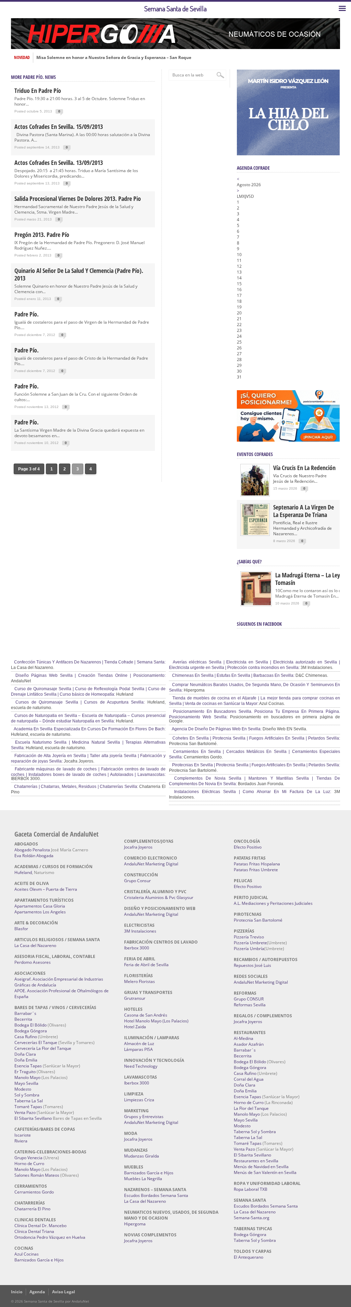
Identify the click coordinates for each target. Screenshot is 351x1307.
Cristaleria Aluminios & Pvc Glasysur (158, 897)
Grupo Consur (137, 881)
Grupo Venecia (28, 1158)
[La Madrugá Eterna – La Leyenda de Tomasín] (256, 605)
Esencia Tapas (28, 1066)
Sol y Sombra (26, 1095)
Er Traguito (25, 1072)
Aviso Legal (63, 1292)
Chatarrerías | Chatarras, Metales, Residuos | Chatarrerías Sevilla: (75, 786)
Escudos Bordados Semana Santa (156, 1195)
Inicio (16, 1292)
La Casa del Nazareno (35, 945)
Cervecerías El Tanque (35, 1042)
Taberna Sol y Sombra (255, 1132)
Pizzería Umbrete (250, 943)
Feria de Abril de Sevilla (146, 965)
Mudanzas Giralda (141, 1156)
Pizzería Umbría (249, 948)
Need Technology (140, 1066)
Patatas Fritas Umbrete (256, 870)
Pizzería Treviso (249, 937)
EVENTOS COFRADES (255, 454)
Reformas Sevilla (250, 1005)
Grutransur (134, 998)
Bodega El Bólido (30, 1025)
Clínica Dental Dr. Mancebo (40, 1225)
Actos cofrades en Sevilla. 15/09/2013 (58, 126)
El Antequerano (248, 1257)
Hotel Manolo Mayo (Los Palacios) (156, 1021)
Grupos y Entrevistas (144, 1116)
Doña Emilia (25, 1060)
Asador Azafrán (249, 1044)
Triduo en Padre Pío (37, 90)
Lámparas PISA (138, 1049)
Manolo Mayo (27, 1077)
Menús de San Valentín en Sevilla (265, 1172)
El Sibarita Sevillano (33, 1118)
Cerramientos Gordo (34, 1192)
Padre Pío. (26, 314)
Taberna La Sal (28, 1101)
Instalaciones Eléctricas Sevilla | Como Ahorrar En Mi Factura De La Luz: (251, 791)
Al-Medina (243, 1038)
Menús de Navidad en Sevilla (261, 1167)
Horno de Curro (29, 1163)
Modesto (22, 1089)
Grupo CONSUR (249, 999)
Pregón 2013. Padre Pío (41, 234)
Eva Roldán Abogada (33, 856)
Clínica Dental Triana (34, 1231)
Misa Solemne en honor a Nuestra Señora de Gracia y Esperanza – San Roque (113, 58)
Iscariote (22, 1135)
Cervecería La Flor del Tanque (42, 1048)
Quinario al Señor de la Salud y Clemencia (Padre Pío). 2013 (78, 274)
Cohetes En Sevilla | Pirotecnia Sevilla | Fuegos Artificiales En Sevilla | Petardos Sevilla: (255, 738)
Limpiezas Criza (139, 1100)
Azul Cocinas (26, 1254)
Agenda (37, 1292)
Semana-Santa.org (251, 1218)
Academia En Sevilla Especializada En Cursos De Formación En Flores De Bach (89, 729)
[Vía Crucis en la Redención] (255, 494)
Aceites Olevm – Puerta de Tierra (45, 889)
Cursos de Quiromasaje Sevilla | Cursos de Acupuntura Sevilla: (79, 702)
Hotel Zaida (135, 1027)
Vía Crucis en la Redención (304, 467)
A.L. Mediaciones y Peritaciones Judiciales (273, 903)
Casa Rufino (25, 1037)
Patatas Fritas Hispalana (257, 864)
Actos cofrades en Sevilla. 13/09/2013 (58, 162)
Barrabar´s (25, 1013)
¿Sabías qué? (249, 561)
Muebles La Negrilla (143, 1179)
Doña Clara (25, 1054)
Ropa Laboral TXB (250, 1189)
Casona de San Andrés (145, 1015)
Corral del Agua (249, 1079)
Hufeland (23, 872)
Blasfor (21, 929)
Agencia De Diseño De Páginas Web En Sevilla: (216, 729)
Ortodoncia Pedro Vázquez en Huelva (49, 1237)
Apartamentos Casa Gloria (39, 906)
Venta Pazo (25, 1112)
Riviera (20, 1141)
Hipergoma (135, 1224)
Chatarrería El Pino (32, 1209)
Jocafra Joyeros (138, 847)
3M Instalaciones (140, 931)
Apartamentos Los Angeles (40, 912)
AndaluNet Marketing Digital (151, 864)
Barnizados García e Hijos (39, 1260)
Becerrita (23, 1019)
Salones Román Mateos (36, 1175)
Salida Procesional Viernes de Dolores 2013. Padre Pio (77, 198)
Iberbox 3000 (136, 948)
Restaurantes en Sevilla (256, 1161)
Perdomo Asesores (32, 962)
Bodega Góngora (30, 1031)
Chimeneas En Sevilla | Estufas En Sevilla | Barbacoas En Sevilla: (232, 675)
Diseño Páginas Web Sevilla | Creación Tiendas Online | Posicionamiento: (89, 675)
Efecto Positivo (248, 847)
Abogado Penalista (32, 850)
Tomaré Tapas (28, 1107)
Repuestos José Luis (252, 965)
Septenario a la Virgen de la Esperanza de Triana (303, 510)
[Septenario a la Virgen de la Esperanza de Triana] (255, 533)
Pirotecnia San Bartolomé (258, 920)
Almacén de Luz (139, 1043)
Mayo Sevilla (26, 1083)
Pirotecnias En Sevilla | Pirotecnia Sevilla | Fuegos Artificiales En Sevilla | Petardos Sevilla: (255, 765)
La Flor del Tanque (251, 1108)
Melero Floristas (139, 981)
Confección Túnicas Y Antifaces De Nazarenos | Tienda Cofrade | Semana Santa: (89, 662)
